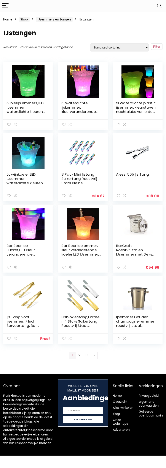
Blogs (117, 414)
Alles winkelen (123, 408)
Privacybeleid (149, 395)
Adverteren (121, 429)
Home (7, 19)
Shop (24, 19)
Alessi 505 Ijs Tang (132, 174)
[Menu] (5, 6)
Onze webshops (120, 422)
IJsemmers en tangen (54, 19)
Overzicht (120, 401)
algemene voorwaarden (149, 403)
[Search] (159, 6)
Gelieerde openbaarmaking (152, 413)
